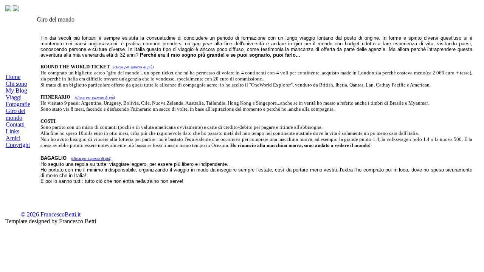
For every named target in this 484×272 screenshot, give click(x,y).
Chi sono (16, 83)
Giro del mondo (15, 114)
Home (13, 77)
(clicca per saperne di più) (133, 67)
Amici (13, 138)
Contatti (15, 124)
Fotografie (18, 104)
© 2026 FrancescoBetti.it (51, 214)
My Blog (16, 90)
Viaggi (14, 97)
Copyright (18, 145)
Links (12, 131)
